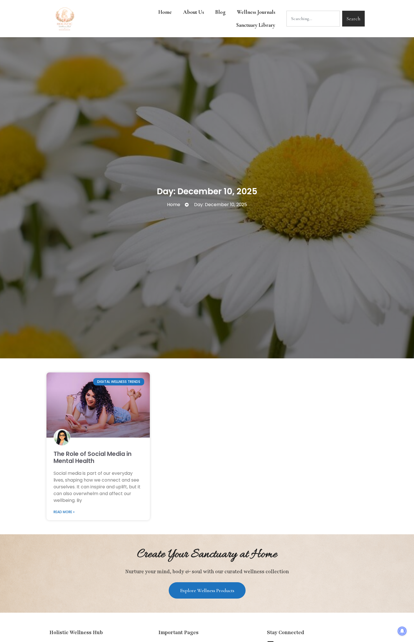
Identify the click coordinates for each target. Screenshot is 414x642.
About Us (193, 12)
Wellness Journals (256, 12)
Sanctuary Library (255, 25)
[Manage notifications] (402, 631)
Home (165, 12)
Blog (220, 12)
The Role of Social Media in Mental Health (93, 457)
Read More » (64, 511)
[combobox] (313, 19)
